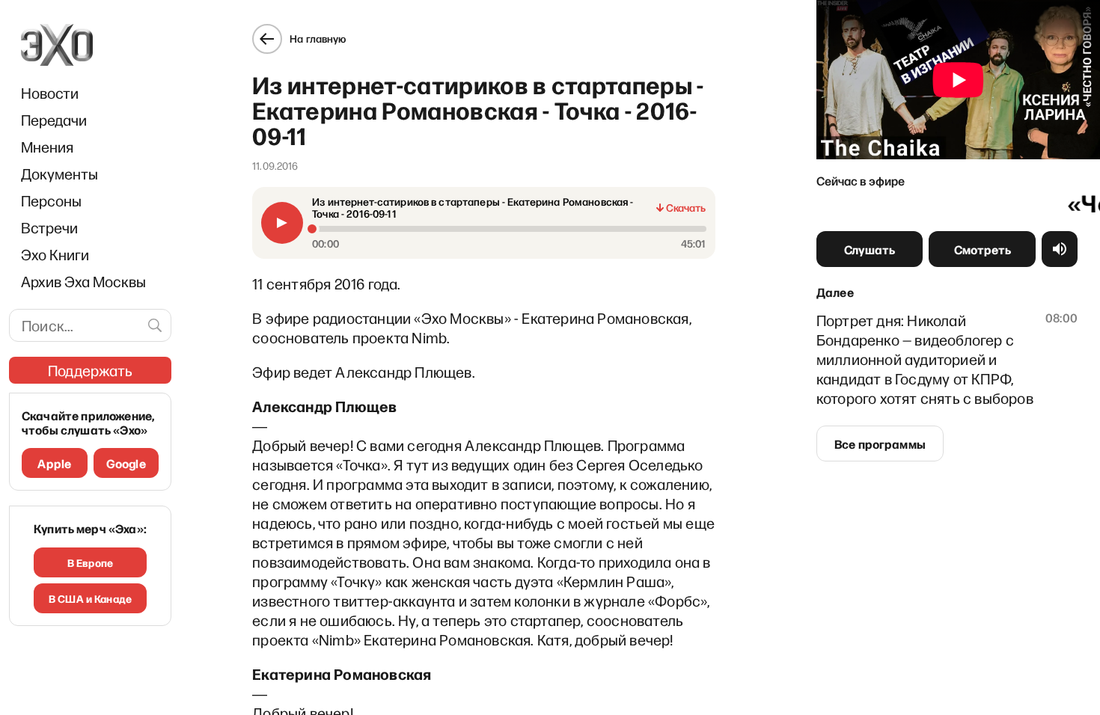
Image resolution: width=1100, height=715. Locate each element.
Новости (50, 92)
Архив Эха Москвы (83, 281)
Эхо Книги (55, 254)
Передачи (54, 119)
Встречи (49, 227)
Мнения (47, 146)
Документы (59, 173)
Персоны (51, 200)
